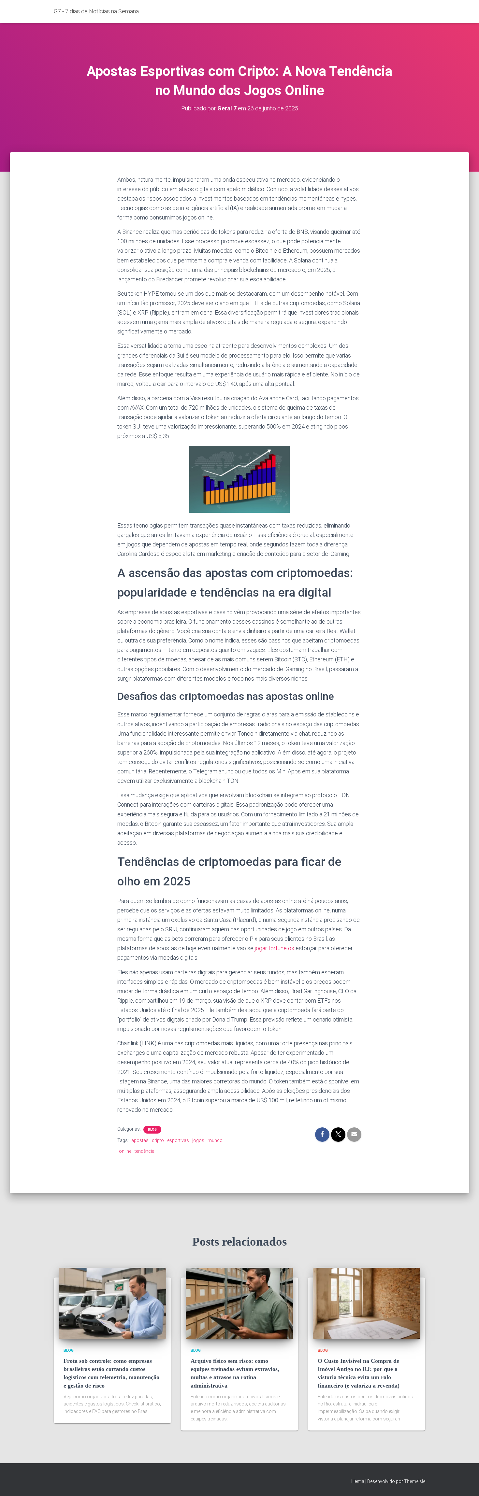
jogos (198, 1140)
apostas (140, 1140)
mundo (215, 1140)
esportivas (178, 1140)
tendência (144, 1151)
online (125, 1151)
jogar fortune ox (274, 948)
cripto (158, 1140)
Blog (152, 1129)
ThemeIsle (414, 1481)
